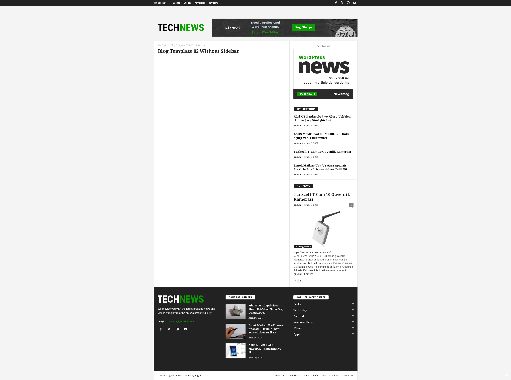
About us (279, 375)
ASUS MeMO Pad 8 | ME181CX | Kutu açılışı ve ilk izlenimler (321, 136)
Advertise (200, 3)
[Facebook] (336, 3)
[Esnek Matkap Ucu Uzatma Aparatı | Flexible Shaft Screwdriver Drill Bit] (236, 331)
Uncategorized (303, 246)
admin (297, 125)
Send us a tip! (311, 375)
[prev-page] (296, 281)
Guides (187, 3)
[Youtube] (354, 3)
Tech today (300, 310)
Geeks (297, 304)
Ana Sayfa (162, 45)
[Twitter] (342, 3)
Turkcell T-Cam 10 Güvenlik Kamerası (322, 152)
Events (176, 3)
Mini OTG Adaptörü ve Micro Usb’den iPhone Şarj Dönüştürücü (322, 118)
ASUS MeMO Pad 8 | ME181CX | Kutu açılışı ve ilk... (265, 349)
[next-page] (300, 281)
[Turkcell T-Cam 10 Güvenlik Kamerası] (324, 228)
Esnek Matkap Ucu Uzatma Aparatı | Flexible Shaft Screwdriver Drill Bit (321, 167)
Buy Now (213, 3)
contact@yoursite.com (181, 321)
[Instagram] (348, 3)
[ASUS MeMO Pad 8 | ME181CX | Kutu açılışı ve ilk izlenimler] (236, 350)
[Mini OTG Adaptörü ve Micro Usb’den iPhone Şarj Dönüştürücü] (236, 311)
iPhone (297, 328)
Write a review (330, 375)
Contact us (348, 375)
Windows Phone (303, 322)
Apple (297, 334)
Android (298, 316)
